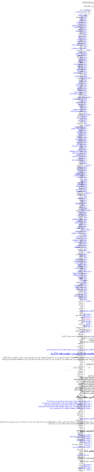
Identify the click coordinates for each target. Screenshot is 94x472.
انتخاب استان (86, 2)
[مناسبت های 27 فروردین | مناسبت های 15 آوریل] (70, 349)
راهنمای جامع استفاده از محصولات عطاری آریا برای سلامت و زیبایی (69, 408)
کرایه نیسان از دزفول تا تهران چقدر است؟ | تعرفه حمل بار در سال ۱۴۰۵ (68, 401)
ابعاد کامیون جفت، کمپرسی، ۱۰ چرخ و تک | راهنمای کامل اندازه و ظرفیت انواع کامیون (64, 406)
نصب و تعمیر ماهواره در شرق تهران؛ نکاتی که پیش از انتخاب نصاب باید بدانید (67, 404)
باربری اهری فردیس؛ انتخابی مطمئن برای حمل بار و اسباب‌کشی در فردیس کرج (66, 403)
